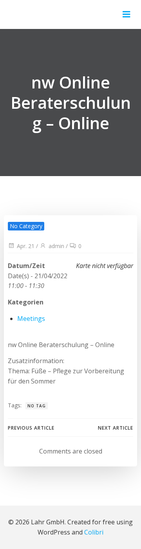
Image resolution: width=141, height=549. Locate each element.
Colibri (93, 532)
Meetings (31, 318)
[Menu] (126, 14)
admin (56, 246)
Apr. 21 (25, 246)
